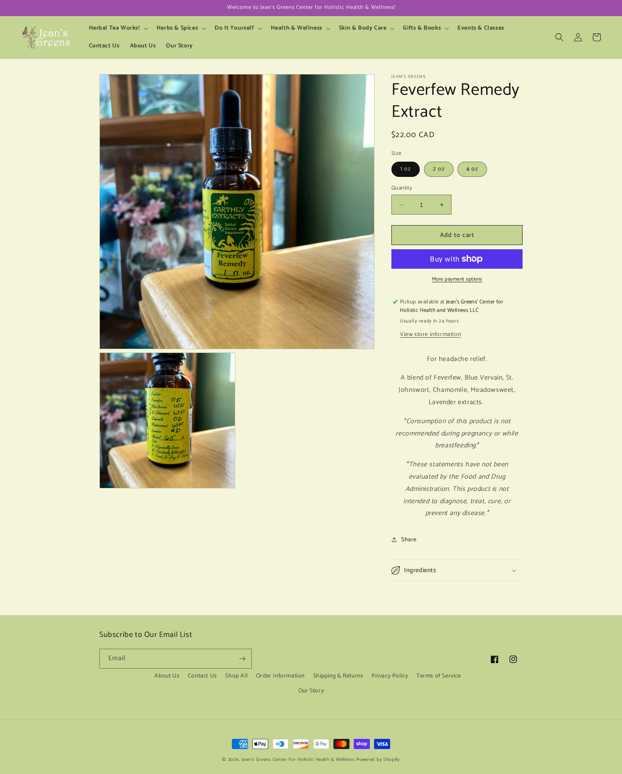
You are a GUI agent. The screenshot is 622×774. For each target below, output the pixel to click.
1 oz (405, 169)
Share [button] (409, 540)
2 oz (439, 169)
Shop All (236, 676)
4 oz (472, 169)
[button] (117, 28)
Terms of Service (438, 676)
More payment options (457, 279)
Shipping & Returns (338, 676)
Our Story (311, 691)
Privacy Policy (390, 676)
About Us (166, 676)
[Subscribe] (242, 659)
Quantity (401, 188)
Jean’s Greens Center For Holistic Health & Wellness (298, 759)
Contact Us (202, 676)
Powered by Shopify (378, 759)
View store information (430, 334)
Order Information (280, 676)
